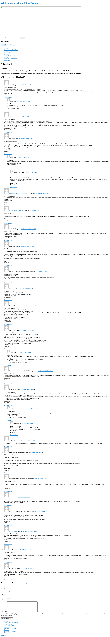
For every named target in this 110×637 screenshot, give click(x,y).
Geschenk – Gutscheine (10, 55)
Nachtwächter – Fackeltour (11, 50)
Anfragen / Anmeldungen (10, 58)
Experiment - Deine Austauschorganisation (20, 193)
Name (2, 589)
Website (3, 595)
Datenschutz (7, 60)
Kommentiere (8, 97)
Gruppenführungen (9, 53)
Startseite (6, 48)
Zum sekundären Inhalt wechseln (9, 45)
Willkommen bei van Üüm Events (19, 3)
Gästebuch (6, 57)
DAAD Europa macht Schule (16, 210)
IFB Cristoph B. (13, 531)
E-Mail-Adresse (5, 592)
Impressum (3, 635)
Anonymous (26, 583)
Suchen (2, 38)
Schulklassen (7, 54)
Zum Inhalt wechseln (6, 44)
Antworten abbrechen (37, 583)
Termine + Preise (8, 51)
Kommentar (4, 611)
